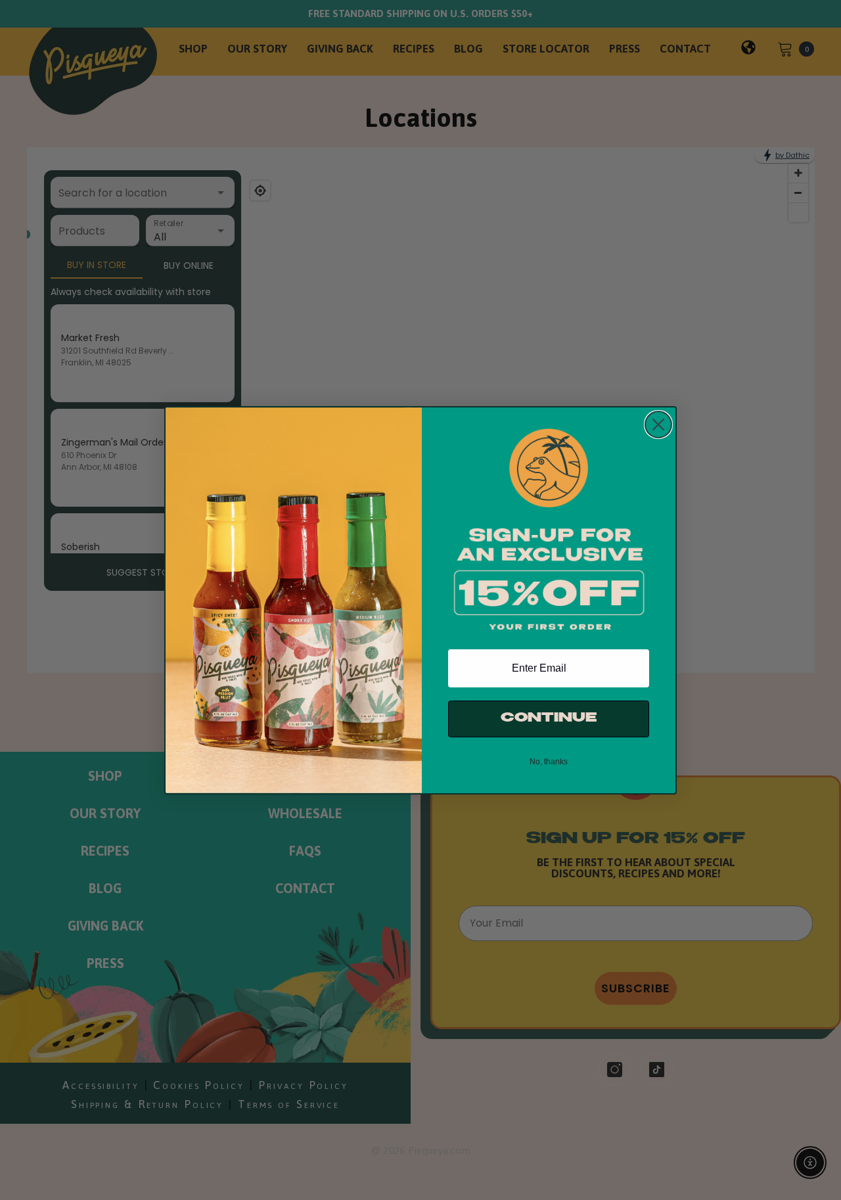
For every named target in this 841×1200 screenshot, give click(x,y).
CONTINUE (549, 719)
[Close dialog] (658, 424)
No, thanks (549, 761)
